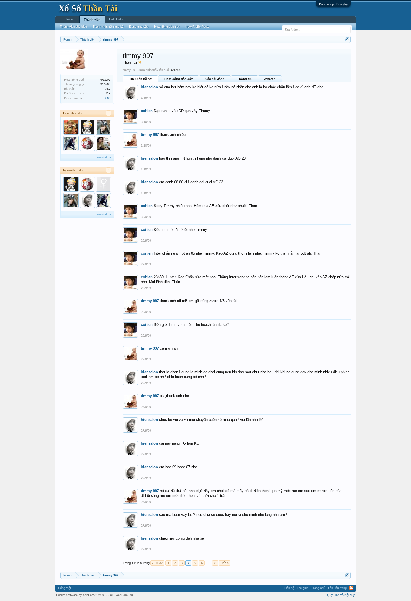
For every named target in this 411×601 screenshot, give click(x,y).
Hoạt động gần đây (178, 78)
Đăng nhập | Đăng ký (333, 4)
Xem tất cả (103, 157)
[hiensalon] (87, 200)
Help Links (116, 19)
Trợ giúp (302, 588)
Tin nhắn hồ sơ (140, 78)
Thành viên (92, 19)
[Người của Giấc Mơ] (87, 127)
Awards (269, 78)
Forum (70, 19)
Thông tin (244, 78)
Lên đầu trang (337, 588)
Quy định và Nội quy (341, 595)
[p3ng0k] (103, 127)
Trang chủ (318, 588)
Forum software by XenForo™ (95, 595)
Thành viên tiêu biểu (73, 26)
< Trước (157, 563)
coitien (147, 111)
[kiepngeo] (71, 143)
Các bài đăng (215, 78)
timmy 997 (150, 134)
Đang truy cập (138, 26)
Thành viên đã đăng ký (108, 26)
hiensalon (149, 87)
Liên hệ (289, 588)
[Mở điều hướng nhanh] (347, 39)
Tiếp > (224, 563)
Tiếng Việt (64, 588)
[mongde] (103, 184)
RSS (351, 588)
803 (107, 98)
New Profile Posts (197, 26)
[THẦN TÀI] (71, 127)
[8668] (103, 143)
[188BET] (87, 143)
